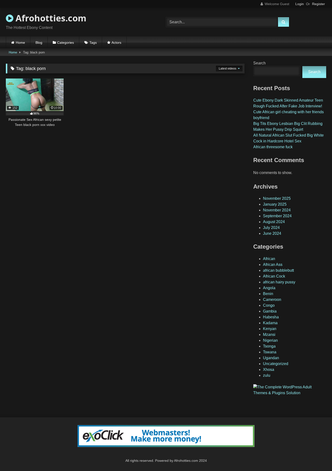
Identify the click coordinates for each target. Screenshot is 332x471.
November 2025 (277, 198)
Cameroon (272, 299)
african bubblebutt (278, 270)
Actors (116, 42)
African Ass (272, 264)
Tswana (269, 352)
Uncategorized (275, 364)
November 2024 (277, 210)
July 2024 (271, 228)
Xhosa (268, 369)
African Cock (274, 276)
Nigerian (270, 340)
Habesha (271, 317)
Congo (269, 305)
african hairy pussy (279, 282)
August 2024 (274, 222)
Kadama (270, 323)
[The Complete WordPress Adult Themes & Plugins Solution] (289, 393)
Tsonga (269, 346)
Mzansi (269, 334)
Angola (269, 288)
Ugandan (271, 358)
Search (259, 63)
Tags (93, 42)
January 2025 (275, 204)
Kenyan (269, 329)
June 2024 (272, 233)
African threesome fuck (273, 147)
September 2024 (277, 216)
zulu (266, 375)
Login (299, 4)
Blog (38, 42)
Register (318, 4)
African (269, 259)
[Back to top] (317, 456)
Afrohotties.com (49, 18)
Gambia (270, 311)
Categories (65, 42)
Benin (268, 294)
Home (20, 42)
